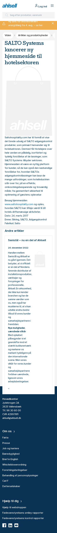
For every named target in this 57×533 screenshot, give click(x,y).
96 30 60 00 (13, 410)
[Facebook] (4, 526)
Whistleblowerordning (14, 465)
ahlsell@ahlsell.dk (11, 418)
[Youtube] (16, 526)
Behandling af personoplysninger (20, 476)
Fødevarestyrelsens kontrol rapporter (23, 518)
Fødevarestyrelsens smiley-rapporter (22, 513)
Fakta (5, 438)
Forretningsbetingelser (14, 470)
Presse (6, 443)
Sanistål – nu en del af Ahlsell (28, 315)
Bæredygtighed (10, 454)
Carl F (5, 481)
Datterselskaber (11, 486)
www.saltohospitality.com (19, 204)
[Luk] (51, 23)
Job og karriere (10, 448)
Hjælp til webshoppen (14, 507)
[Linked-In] (10, 526)
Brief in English (10, 459)
